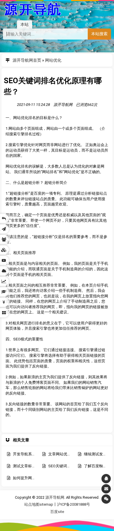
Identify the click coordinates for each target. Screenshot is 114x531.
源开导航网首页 (27, 60)
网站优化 (53, 60)
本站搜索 (99, 33)
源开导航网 (32, 8)
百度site (57, 511)
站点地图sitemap (38, 504)
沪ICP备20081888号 (73, 504)
